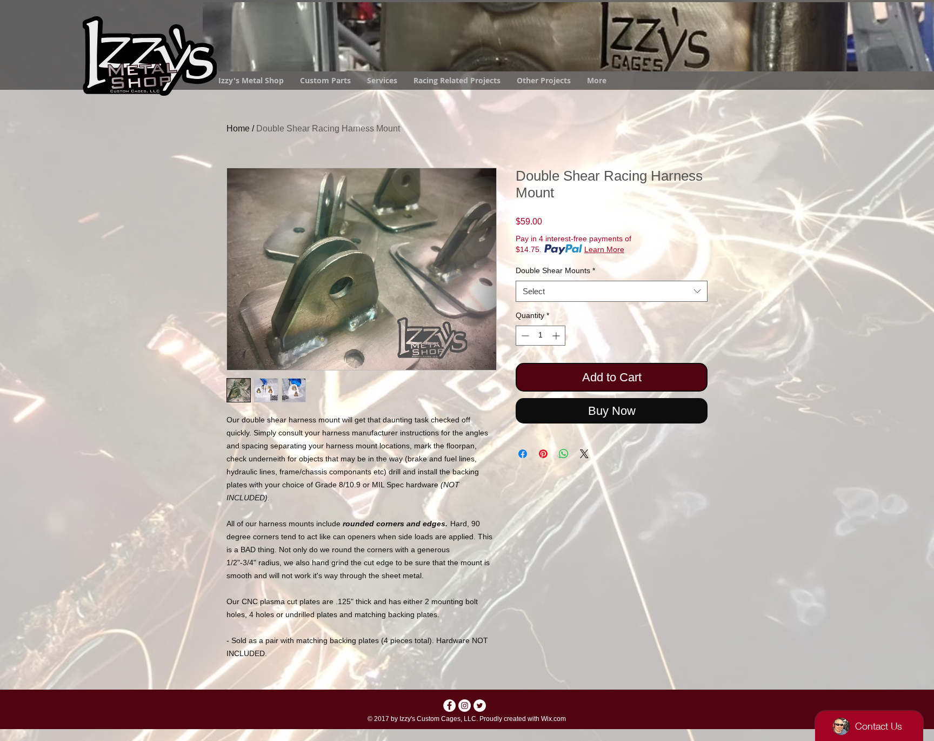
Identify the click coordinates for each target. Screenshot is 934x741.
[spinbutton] (540, 335)
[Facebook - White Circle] (449, 705)
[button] (544, 80)
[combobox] (612, 291)
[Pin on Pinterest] (543, 453)
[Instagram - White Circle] (464, 705)
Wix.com (553, 719)
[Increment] (557, 335)
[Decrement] (524, 335)
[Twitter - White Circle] (479, 705)
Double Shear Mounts (555, 270)
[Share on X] (584, 453)
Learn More (604, 249)
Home (238, 128)
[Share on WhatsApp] (563, 453)
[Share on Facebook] (522, 453)
